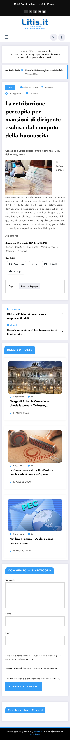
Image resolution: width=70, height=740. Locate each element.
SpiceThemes (35, 734)
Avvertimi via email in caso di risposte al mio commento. (31, 668)
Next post (12, 325)
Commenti (10, 580)
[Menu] (7, 37)
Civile (10, 87)
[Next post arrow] (62, 332)
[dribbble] (35, 11)
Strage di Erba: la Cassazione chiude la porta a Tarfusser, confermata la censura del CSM (30, 403)
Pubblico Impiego (30, 87)
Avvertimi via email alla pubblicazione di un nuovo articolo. (32, 678)
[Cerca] (53, 37)
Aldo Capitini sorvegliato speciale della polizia (45, 70)
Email (7, 633)
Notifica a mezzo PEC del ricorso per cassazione (31, 541)
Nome (8, 613)
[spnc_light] (61, 37)
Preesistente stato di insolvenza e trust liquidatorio (32, 332)
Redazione (49, 87)
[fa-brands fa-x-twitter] (30, 11)
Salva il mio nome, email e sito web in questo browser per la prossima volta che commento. (33, 657)
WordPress (38, 731)
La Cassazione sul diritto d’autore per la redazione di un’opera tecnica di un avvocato (31, 472)
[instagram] (39, 11)
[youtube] (44, 11)
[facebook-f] (26, 11)
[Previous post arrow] (62, 314)
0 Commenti (35, 93)
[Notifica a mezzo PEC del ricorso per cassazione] (35, 514)
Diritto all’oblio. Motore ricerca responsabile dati (26, 316)
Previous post (13, 309)
